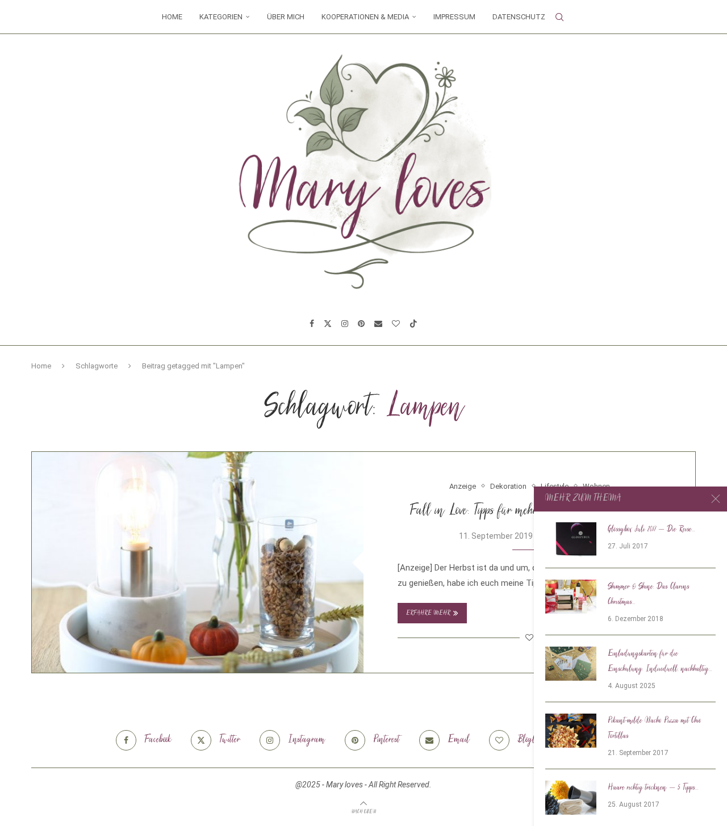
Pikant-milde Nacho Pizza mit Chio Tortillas (654, 728)
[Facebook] (312, 324)
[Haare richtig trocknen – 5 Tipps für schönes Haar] (570, 798)
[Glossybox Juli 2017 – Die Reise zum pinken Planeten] (570, 539)
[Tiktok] (413, 324)
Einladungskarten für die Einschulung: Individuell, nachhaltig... (660, 661)
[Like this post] (529, 637)
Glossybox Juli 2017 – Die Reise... (651, 529)
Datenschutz (518, 16)
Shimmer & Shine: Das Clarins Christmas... (649, 594)
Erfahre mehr (428, 613)
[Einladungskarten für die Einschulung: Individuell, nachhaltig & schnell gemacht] (570, 664)
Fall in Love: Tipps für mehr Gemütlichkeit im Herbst (529, 511)
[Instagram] (344, 324)
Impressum (454, 16)
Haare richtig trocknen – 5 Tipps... (653, 788)
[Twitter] (328, 324)
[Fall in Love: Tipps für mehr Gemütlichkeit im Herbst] (198, 562)
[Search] (559, 17)
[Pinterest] (361, 324)
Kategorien (221, 16)
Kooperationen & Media (365, 16)
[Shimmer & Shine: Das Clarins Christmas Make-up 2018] (570, 597)
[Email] (378, 324)
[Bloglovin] (396, 324)
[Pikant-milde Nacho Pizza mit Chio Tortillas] (570, 731)
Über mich (285, 16)
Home (172, 16)
